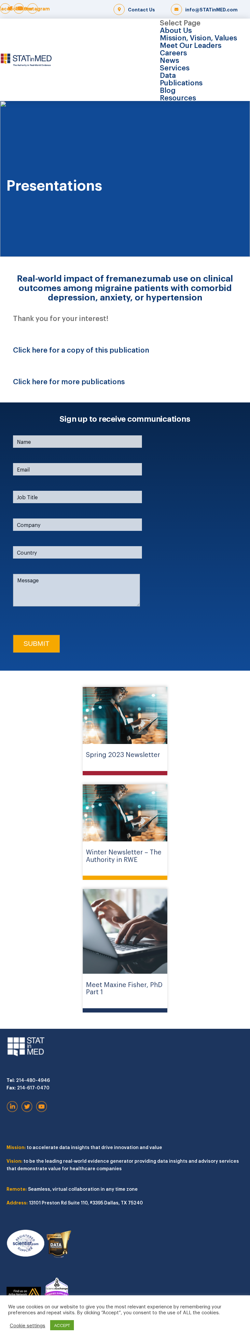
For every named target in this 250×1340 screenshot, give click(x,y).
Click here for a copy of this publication (81, 349)
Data (168, 75)
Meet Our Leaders (190, 45)
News (169, 60)
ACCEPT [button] (62, 1325)
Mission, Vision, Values (198, 37)
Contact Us (141, 9)
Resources (178, 97)
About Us (176, 30)
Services (174, 67)
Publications (181, 82)
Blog (167, 90)
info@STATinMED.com (211, 9)
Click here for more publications (69, 381)
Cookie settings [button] (27, 1325)
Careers (173, 52)
